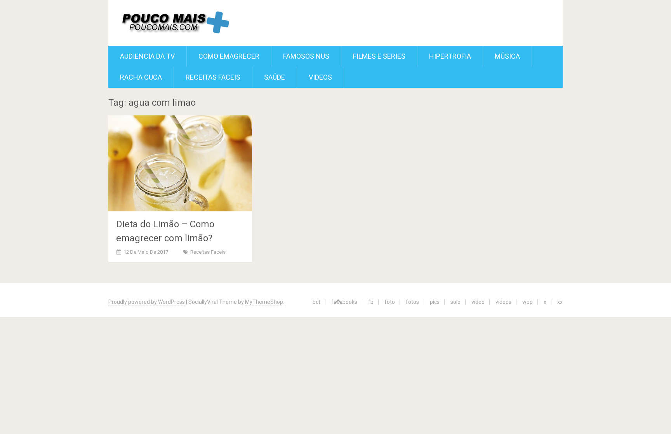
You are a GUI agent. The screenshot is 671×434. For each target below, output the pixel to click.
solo (455, 302)
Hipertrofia (450, 56)
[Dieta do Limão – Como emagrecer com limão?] (180, 163)
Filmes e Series (379, 56)
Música (507, 56)
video (478, 302)
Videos (320, 77)
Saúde (274, 77)
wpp (527, 302)
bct (316, 302)
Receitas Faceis (213, 77)
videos (503, 302)
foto (389, 302)
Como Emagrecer (228, 56)
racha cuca (141, 77)
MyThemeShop (264, 302)
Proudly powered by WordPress (146, 302)
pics (435, 302)
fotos (412, 302)
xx (560, 302)
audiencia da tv (147, 56)
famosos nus (306, 56)
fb (371, 302)
